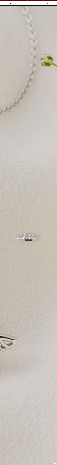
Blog (33, 3)
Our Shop (37, 3)
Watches (25, 3)
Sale (30, 3)
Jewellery (20, 3)
